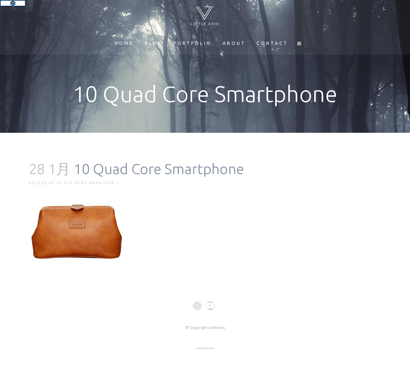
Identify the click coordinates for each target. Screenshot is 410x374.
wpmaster (101, 183)
